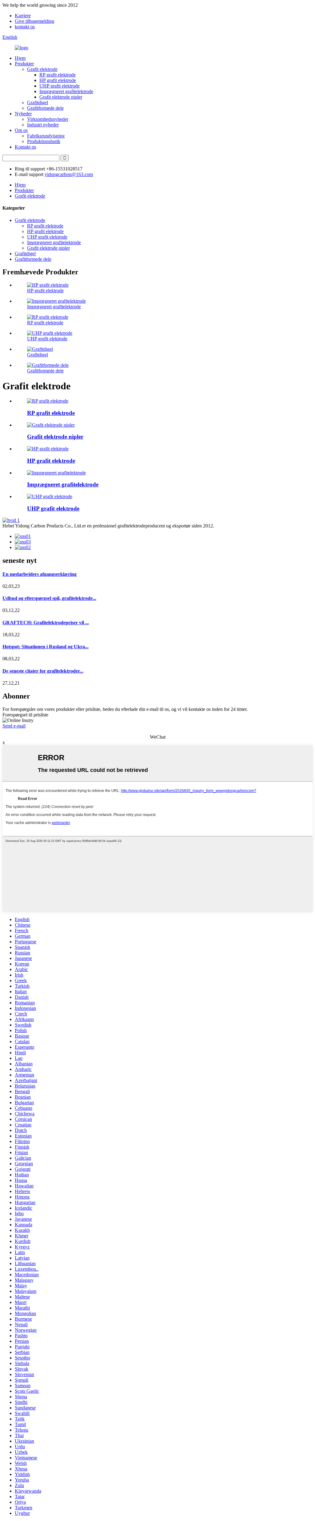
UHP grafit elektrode (59, 85)
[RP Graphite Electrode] (47, 401)
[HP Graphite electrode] (48, 448)
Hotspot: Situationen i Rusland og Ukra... (45, 646)
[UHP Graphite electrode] (49, 496)
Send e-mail (14, 725)
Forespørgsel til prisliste (25, 714)
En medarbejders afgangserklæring (39, 574)
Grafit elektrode (42, 69)
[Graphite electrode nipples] (51, 425)
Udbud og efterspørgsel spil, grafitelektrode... (49, 598)
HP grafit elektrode (57, 80)
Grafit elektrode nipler (60, 97)
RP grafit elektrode (57, 74)
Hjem (20, 58)
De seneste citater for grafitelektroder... (42, 671)
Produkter (24, 63)
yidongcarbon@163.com (69, 174)
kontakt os (25, 26)
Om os (21, 130)
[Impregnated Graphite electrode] (56, 472)
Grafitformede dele (45, 108)
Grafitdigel (37, 102)
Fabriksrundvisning (46, 135)
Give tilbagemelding (34, 21)
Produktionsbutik (43, 141)
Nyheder (23, 113)
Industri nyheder (43, 124)
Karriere (23, 15)
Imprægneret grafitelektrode (66, 91)
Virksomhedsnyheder (47, 119)
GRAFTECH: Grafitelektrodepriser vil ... (45, 622)
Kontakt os (25, 147)
